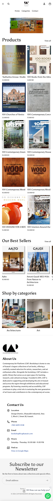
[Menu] (3, 4)
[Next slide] (48, 25)
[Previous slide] (5, 25)
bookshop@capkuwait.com (22, 434)
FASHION (26, 25)
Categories (26, 11)
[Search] (8, 4)
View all (48, 41)
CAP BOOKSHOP (22, 494)
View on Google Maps (19, 451)
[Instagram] (24, 491)
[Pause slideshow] (21, 30)
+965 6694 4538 (17, 425)
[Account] (44, 4)
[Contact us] (48, 496)
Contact (35, 11)
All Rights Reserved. (35, 494)
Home (17, 11)
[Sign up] (47, 480)
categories (27, 293)
